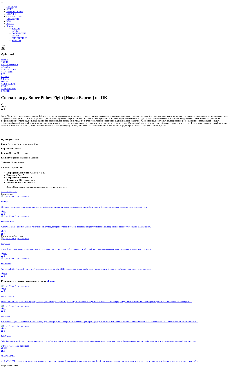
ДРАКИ (15, 36)
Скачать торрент (9, 191)
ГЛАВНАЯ (11, 7)
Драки (51, 281)
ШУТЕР (10, 24)
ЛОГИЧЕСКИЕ (19, 33)
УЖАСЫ (16, 28)
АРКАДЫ (11, 14)
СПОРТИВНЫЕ (19, 38)
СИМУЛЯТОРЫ (14, 16)
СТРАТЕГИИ (12, 19)
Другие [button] (9, 26)
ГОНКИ (15, 31)
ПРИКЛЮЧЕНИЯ (14, 11)
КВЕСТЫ (16, 40)
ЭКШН (9, 9)
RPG (8, 21)
